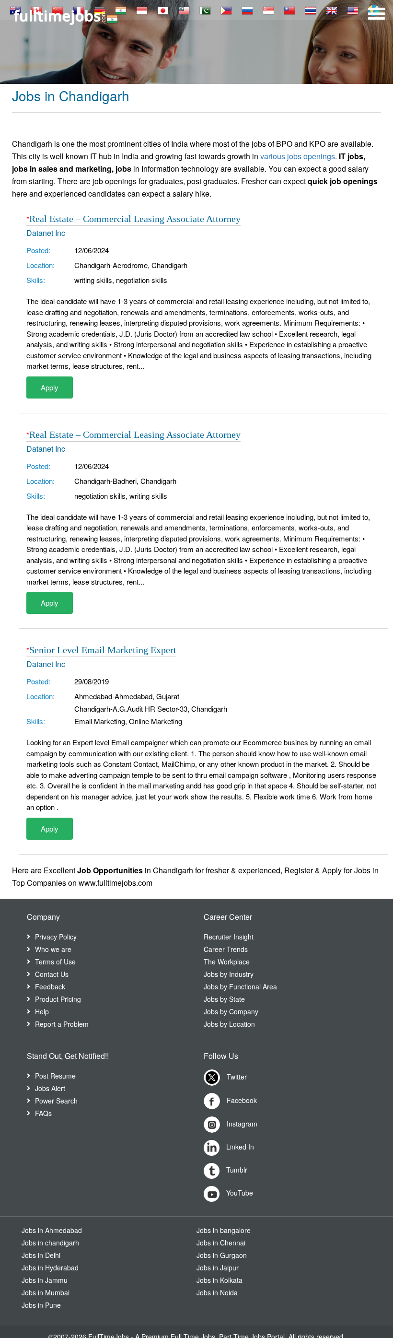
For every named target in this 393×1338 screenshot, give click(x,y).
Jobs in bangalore (223, 1230)
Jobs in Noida (217, 1292)
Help (42, 1011)
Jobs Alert (50, 1088)
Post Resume (55, 1075)
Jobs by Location (229, 1024)
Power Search (56, 1100)
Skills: (35, 280)
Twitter (236, 1076)
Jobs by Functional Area (240, 986)
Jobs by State (224, 999)
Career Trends (226, 949)
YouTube (238, 1192)
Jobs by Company (231, 1011)
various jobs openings (297, 156)
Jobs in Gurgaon (221, 1255)
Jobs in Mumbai (45, 1292)
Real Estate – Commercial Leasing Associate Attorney (135, 218)
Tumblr (235, 1169)
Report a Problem (62, 1024)
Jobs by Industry (229, 974)
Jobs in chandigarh (50, 1242)
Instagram (241, 1123)
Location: (40, 265)
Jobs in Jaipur (217, 1267)
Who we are (53, 949)
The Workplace (227, 961)
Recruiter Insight (229, 936)
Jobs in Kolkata (219, 1280)
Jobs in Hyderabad (50, 1267)
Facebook (241, 1099)
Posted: (38, 250)
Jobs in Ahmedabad (52, 1230)
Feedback (50, 986)
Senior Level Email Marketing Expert (102, 650)
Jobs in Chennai (220, 1242)
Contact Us (52, 974)
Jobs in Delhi (41, 1255)
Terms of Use (55, 961)
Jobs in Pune (41, 1305)
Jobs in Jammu (45, 1280)
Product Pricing (58, 999)
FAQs (43, 1113)
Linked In (239, 1146)
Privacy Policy (56, 936)
